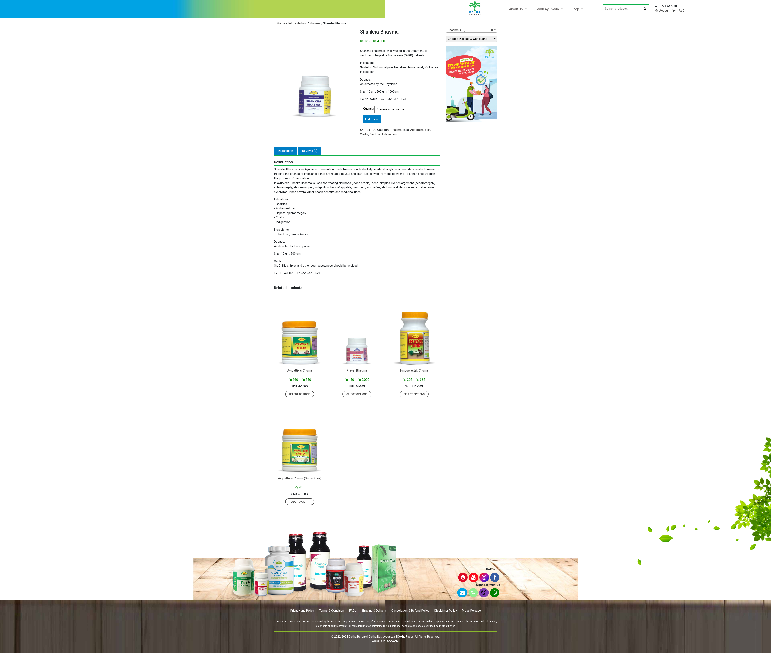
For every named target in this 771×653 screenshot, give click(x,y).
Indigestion (389, 134)
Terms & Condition (331, 610)
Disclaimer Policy (445, 610)
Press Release (471, 610)
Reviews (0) (309, 151)
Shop (575, 9)
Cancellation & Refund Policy (410, 610)
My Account (662, 10)
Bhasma (315, 23)
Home (281, 23)
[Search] (645, 9)
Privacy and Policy (302, 610)
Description (285, 151)
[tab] (285, 151)
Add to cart (372, 119)
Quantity (368, 108)
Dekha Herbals (297, 23)
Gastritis (375, 134)
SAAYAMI (393, 640)
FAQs (352, 610)
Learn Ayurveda (547, 9)
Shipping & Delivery (373, 610)
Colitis (364, 134)
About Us (516, 9)
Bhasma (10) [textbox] (470, 30)
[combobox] (471, 30)
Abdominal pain (420, 130)
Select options (299, 394)
